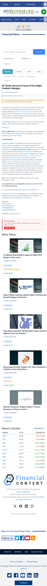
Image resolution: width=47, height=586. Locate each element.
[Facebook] (20, 506)
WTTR (10, 309)
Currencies (20, 76)
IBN (19, 213)
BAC (4, 446)
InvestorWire (28, 151)
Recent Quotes (8, 58)
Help (26, 552)
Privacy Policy (39, 497)
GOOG (5, 450)
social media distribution (16, 159)
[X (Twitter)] (15, 506)
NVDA (5, 460)
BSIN (10, 421)
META (4, 453)
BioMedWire (5, 143)
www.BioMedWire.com (8, 205)
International (30, 76)
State (24, 19)
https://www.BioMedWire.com (30, 189)
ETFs (29, 71)
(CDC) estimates (25, 113)
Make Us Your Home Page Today (15, 531)
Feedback (23, 583)
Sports (17, 4)
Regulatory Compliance (14, 269)
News (5, 4)
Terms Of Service (25, 499)
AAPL (4, 439)
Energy (10, 381)
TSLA (4, 467)
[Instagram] (32, 506)
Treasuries (7, 80)
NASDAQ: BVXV (19, 133)
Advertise (18, 552)
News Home (6, 19)
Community (30, 4)
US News (32, 19)
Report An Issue (37, 552)
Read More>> (6, 127)
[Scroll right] (45, 4)
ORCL (4, 464)
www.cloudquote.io (23, 492)
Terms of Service (16, 561)
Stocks (19, 71)
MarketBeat (9, 265)
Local (16, 19)
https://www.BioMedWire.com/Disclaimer (20, 197)
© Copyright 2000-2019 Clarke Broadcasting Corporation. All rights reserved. (23, 567)
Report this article (9, 227)
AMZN (5, 436)
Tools (39, 71)
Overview (7, 76)
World (41, 19)
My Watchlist (25, 58)
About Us (7, 552)
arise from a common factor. (24, 111)
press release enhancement (16, 157)
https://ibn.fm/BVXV (16, 135)
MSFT (4, 457)
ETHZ (10, 345)
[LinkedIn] (26, 506)
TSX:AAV (11, 385)
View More (38, 428)
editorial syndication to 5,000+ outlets (28, 155)
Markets (7, 71)
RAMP (10, 273)
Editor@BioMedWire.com (9, 210)
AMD (4, 443)
